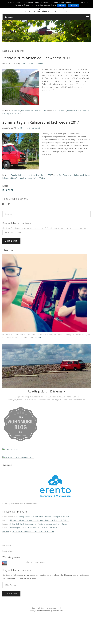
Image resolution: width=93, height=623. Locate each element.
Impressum (7, 545)
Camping (14, 175)
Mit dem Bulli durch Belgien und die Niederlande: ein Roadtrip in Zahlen (39, 520)
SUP (11, 113)
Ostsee (87, 175)
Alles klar (62, 5)
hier (39, 337)
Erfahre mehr (73, 5)
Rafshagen (6, 178)
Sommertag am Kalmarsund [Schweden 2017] (41, 122)
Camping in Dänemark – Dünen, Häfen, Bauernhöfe (33, 531)
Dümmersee (61, 111)
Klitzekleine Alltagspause (36, 562)
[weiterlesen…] (48, 90)
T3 (15, 113)
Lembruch (71, 111)
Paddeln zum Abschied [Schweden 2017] (37, 57)
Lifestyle (33, 611)
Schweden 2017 (40, 111)
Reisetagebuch (27, 111)
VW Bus (19, 113)
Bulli (54, 111)
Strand (29, 178)
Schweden (35, 175)
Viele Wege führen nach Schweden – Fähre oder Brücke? (33, 527)
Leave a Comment (36, 63)
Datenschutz (7, 551)
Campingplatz (68, 175)
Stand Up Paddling (18, 178)
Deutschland (15, 111)
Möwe (78, 111)
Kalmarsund (79, 175)
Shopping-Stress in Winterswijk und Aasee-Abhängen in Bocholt (42, 516)
